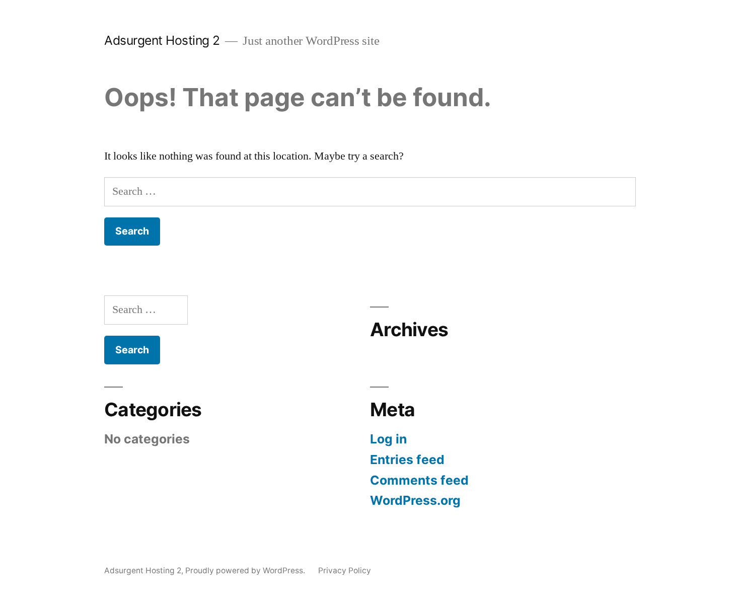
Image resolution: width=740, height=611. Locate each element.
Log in (388, 438)
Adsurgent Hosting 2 (162, 40)
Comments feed (419, 480)
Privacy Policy (344, 570)
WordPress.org (415, 500)
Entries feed (407, 459)
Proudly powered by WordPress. (246, 570)
